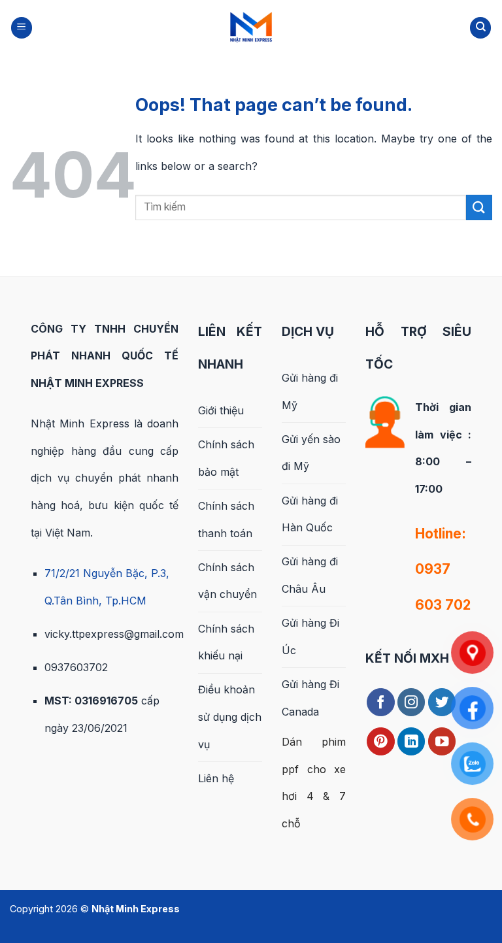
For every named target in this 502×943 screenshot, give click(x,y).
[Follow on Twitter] (442, 702)
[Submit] (479, 207)
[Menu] (21, 28)
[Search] (480, 28)
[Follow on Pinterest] (381, 741)
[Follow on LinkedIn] (411, 741)
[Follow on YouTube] (442, 741)
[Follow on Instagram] (411, 702)
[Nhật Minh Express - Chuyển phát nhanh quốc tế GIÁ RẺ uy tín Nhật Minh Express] (251, 27)
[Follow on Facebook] (381, 702)
